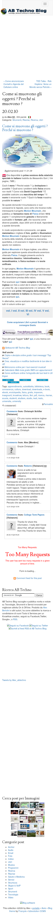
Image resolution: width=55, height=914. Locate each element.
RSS (15, 619)
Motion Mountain (32, 210)
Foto (10, 855)
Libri (41, 119)
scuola (5, 398)
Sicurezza (12, 882)
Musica (11, 864)
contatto (36, 908)
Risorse (26, 119)
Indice (11, 858)
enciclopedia (15, 392)
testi (35, 398)
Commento (12, 411)
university (16, 401)
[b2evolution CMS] (27, 902)
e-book (46, 389)
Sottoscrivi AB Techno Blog (17, 347)
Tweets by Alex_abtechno (14, 680)
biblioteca (39, 386)
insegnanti (7, 395)
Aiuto (44, 908)
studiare (21, 398)
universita (6, 401)
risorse (49, 395)
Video (10, 897)
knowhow (17, 395)
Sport (10, 888)
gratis (30, 392)
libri (31, 395)
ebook (5, 392)
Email (10, 852)
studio (29, 398)
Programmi (13, 867)
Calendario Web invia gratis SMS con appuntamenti (28, 370)
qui (17, 281)
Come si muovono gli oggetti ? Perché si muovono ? (25, 128)
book (47, 386)
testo (40, 398)
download (26, 389)
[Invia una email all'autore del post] (13, 116)
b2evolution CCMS (37, 911)
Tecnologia (13, 894)
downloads (37, 389)
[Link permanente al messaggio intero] (3, 116)
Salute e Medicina (16, 876)
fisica (24, 392)
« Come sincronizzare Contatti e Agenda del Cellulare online (14, 84)
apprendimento (15, 386)
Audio (10, 850)
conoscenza (7, 389)
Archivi (11, 847)
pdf (35, 395)
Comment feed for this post (29, 578)
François (22, 911)
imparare (38, 392)
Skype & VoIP (14, 885)
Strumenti (16, 119)
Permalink (48, 404)
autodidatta (28, 386)
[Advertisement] (27, 49)
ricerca (41, 395)
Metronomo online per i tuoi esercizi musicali (25, 367)
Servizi (11, 879)
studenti (13, 398)
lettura (25, 395)
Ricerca (34, 119)
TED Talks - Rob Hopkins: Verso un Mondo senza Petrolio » (40, 84)
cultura (18, 389)
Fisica (35, 213)
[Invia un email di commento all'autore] (45, 465)
